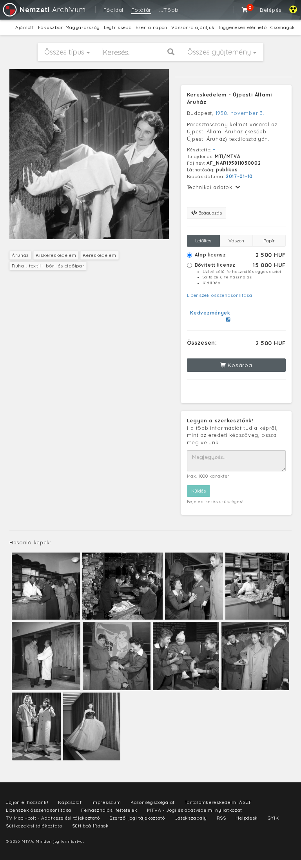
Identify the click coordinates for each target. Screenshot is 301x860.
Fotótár (141, 10)
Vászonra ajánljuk (193, 27)
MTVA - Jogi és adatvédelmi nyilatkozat (194, 810)
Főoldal (113, 10)
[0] (245, 10)
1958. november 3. (240, 113)
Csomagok (282, 27)
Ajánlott (24, 27)
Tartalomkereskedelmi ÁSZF (218, 802)
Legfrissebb (118, 27)
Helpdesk (247, 818)
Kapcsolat (70, 802)
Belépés (270, 10)
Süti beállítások (90, 826)
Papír (269, 241)
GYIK (273, 818)
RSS (221, 818)
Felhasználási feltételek (109, 810)
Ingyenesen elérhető (243, 27)
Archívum (52, 9)
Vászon (236, 241)
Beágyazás (209, 213)
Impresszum (106, 802)
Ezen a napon (151, 27)
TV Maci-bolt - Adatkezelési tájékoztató (53, 818)
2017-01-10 (239, 176)
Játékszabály (191, 818)
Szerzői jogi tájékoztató (137, 818)
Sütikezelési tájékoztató (34, 826)
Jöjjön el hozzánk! (27, 802)
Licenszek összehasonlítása (219, 295)
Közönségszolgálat (153, 802)
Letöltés (203, 241)
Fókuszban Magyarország (69, 27)
